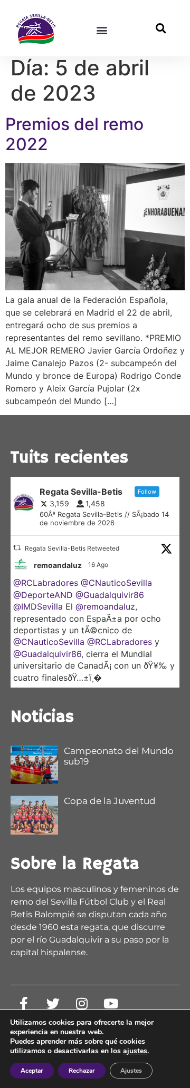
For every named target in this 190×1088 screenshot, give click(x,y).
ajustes (135, 1051)
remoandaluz (58, 565)
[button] (101, 29)
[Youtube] (111, 1004)
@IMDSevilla (38, 606)
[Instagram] (82, 1004)
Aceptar (32, 1070)
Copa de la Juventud (110, 801)
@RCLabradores (45, 582)
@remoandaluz (105, 606)
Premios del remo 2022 (74, 134)
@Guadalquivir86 (109, 595)
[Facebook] (24, 1004)
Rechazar (82, 1070)
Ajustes (131, 1070)
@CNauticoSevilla (116, 582)
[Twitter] (53, 1004)
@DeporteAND (43, 595)
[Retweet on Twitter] (17, 548)
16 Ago (99, 564)
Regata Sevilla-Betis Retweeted (72, 548)
